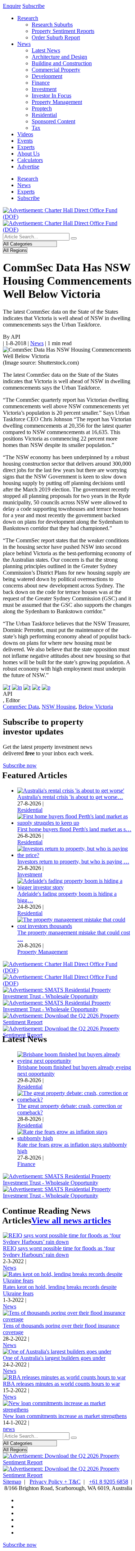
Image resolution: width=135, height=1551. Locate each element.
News (24, 44)
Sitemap (12, 1482)
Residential (44, 115)
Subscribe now (20, 765)
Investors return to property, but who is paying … (73, 861)
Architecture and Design (59, 57)
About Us (28, 154)
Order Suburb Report (56, 37)
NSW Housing (59, 707)
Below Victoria (95, 707)
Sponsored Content (53, 121)
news (9, 1429)
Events (25, 141)
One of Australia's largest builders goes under (54, 1358)
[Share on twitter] (27, 687)
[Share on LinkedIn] (17, 687)
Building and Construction (62, 63)
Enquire (12, 6)
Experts (26, 147)
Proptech (42, 108)
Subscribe (33, 6)
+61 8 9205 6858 (108, 1482)
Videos (25, 134)
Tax (36, 128)
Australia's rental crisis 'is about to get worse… (70, 797)
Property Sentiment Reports (63, 31)
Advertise (28, 166)
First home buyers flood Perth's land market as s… (74, 829)
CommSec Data (21, 707)
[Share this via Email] (36, 687)
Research (27, 18)
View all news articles (71, 1220)
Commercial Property (56, 70)
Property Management (57, 102)
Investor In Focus (51, 95)
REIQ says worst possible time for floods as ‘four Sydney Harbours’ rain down (59, 1251)
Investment (44, 89)
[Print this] (46, 687)
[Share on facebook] (6, 687)
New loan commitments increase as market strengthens (65, 1416)
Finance (41, 83)
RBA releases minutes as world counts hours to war (61, 1384)
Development (47, 76)
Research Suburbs (52, 25)
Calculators (30, 160)
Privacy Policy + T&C (55, 1482)
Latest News (46, 50)
